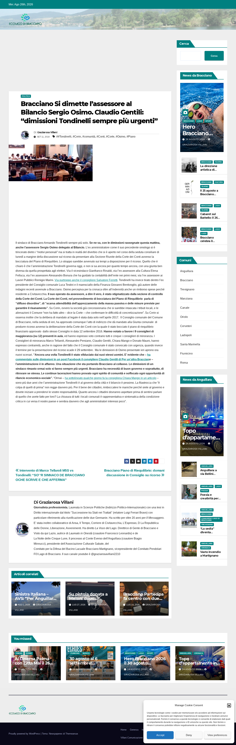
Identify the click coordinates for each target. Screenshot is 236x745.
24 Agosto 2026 (196, 139)
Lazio (203, 233)
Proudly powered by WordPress (25, 733)
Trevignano (187, 289)
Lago (199, 121)
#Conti (101, 136)
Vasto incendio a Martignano (210, 553)
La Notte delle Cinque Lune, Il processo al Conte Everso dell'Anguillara (77, 538)
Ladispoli (186, 335)
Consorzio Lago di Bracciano (210, 519)
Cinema (19, 653)
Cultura (219, 182)
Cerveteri (186, 326)
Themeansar (71, 733)
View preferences (217, 735)
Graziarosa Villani (47, 132)
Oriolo (184, 316)
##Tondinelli (63, 136)
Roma (184, 362)
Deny (189, 735)
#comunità (88, 136)
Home (123, 729)
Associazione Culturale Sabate (85, 543)
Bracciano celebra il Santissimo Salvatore (207, 243)
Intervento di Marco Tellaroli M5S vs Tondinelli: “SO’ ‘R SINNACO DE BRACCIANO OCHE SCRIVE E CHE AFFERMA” (50, 475)
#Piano (131, 136)
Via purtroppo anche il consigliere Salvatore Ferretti (86, 280)
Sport (208, 121)
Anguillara (186, 271)
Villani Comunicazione (132, 737)
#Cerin (77, 136)
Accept (160, 735)
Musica (86, 653)
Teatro (218, 162)
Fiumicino (186, 353)
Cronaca (202, 425)
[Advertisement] (90, 65)
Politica (26, 96)
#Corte (110, 136)
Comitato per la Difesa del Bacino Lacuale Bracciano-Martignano (73, 548)
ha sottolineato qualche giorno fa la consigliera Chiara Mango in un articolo (110, 378)
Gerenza (134, 729)
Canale (184, 307)
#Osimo (120, 136)
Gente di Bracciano (144, 528)
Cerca (184, 44)
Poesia (204, 491)
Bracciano (188, 121)
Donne (29, 653)
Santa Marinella (190, 344)
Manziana (186, 298)
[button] (229, 705)
